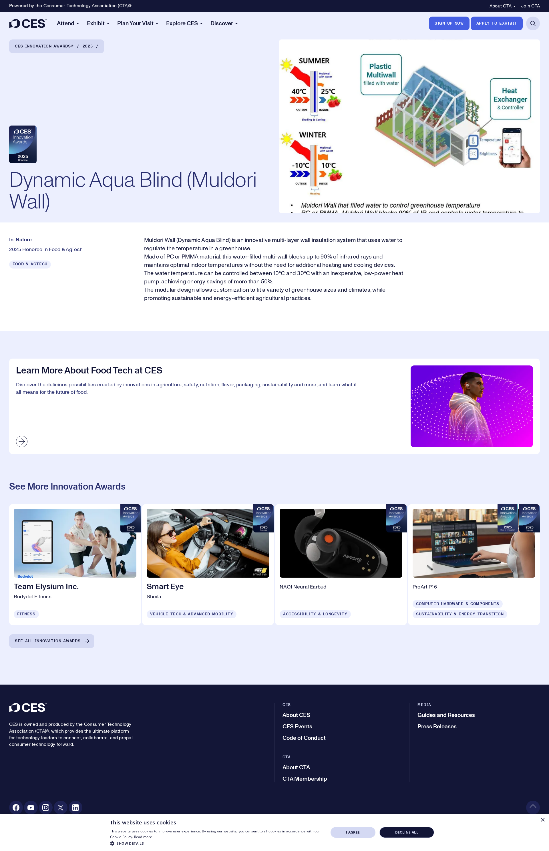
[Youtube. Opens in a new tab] (31, 807)
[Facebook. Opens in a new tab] (16, 807)
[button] (216, 843)
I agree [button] (353, 832)
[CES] (28, 23)
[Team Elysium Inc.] (75, 564)
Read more (143, 836)
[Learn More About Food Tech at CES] (274, 406)
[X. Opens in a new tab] (60, 807)
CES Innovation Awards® (44, 46)
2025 (88, 46)
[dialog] (274, 832)
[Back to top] (533, 807)
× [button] (542, 820)
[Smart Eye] (208, 564)
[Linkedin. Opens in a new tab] (75, 807)
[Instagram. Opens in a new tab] (46, 807)
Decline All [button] (406, 832)
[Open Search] (533, 23)
